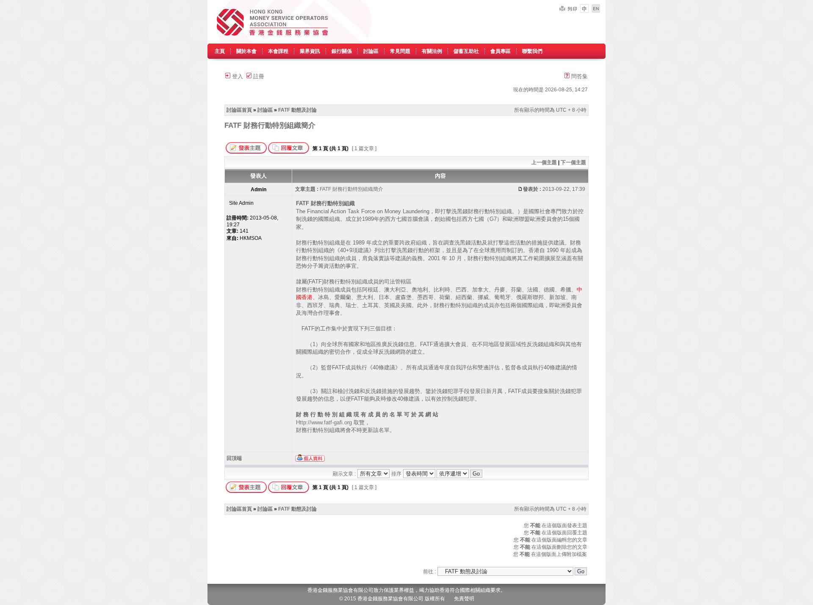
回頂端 (234, 458)
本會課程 (278, 51)
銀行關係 (342, 51)
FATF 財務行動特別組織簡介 (269, 125)
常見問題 (400, 51)
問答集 (579, 76)
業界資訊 (310, 51)
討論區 (371, 51)
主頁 (220, 51)
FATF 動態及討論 (297, 110)
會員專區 (500, 51)
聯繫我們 (532, 51)
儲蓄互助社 (466, 51)
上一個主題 (544, 162)
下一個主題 (573, 162)
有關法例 (432, 51)
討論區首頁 (239, 110)
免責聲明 (464, 599)
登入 (236, 76)
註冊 (258, 76)
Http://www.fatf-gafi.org (324, 422)
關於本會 (246, 51)
